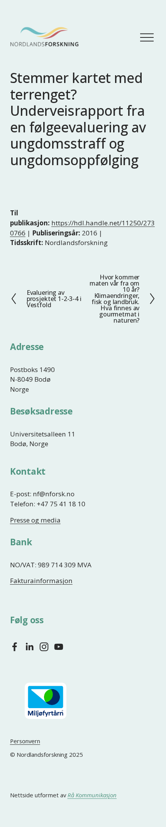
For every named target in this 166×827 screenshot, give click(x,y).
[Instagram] (44, 646)
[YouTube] (58, 646)
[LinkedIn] (29, 646)
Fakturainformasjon (41, 580)
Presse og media (35, 520)
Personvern (25, 741)
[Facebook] (14, 646)
